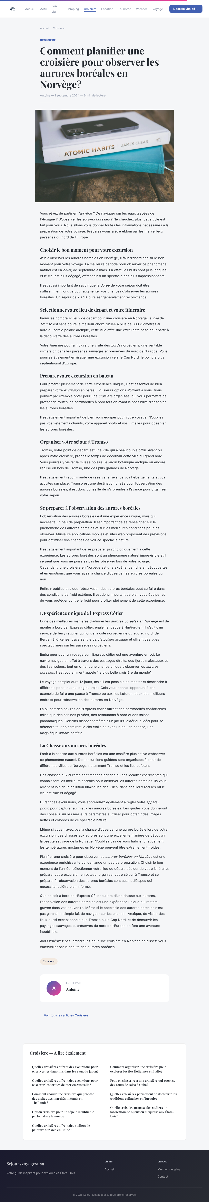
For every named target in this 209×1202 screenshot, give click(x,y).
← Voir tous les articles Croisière (64, 1015)
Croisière (90, 9)
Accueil (30, 9)
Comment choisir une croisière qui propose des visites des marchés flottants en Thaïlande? (63, 1098)
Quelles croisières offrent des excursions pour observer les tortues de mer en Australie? (65, 1082)
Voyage (157, 9)
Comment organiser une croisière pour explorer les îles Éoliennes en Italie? (138, 1069)
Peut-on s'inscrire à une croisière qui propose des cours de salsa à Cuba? (142, 1082)
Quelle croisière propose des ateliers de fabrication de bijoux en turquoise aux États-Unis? (142, 1112)
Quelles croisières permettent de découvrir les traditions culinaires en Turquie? (143, 1096)
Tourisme (124, 9)
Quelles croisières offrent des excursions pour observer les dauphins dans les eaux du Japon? (65, 1069)
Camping (73, 9)
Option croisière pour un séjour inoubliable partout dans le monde (63, 1114)
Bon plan (54, 8)
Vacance (142, 9)
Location (107, 9)
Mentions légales (169, 1169)
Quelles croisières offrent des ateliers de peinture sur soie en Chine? (61, 1127)
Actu (43, 9)
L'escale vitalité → (186, 8)
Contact (163, 1176)
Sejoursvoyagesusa (25, 1163)
